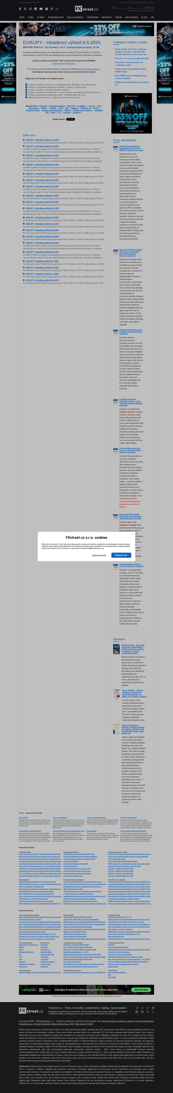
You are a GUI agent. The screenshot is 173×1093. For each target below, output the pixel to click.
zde (102, 548)
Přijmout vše (121, 555)
